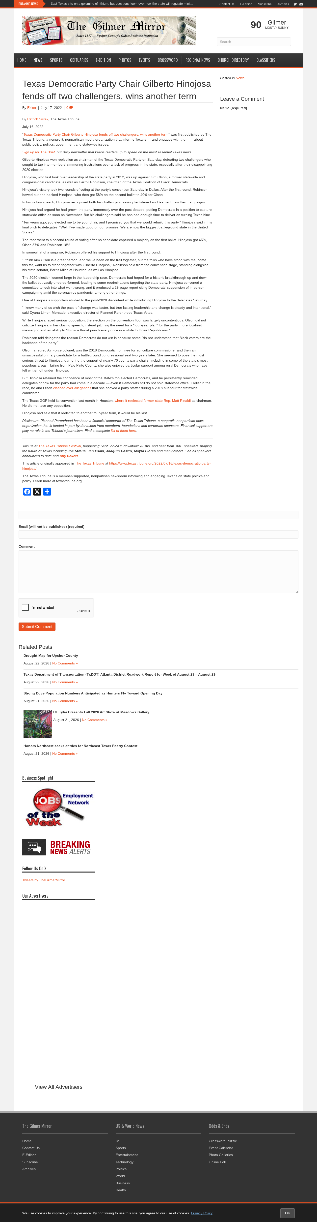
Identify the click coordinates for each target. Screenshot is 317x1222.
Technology (124, 1162)
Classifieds (266, 60)
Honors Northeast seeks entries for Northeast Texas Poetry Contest (80, 746)
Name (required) (233, 108)
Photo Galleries (221, 1155)
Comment (27, 546)
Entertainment (127, 1155)
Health (121, 1190)
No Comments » (65, 663)
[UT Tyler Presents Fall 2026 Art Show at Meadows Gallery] (38, 724)
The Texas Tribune (89, 463)
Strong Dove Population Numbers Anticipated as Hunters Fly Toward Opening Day (93, 693)
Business (123, 1183)
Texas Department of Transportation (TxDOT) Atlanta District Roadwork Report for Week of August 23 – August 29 (119, 674)
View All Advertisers (58, 1087)
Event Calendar (221, 1148)
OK (287, 1213)
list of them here (123, 431)
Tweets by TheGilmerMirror (43, 880)
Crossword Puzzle (223, 1141)
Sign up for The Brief (38, 152)
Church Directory (233, 60)
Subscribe (265, 4)
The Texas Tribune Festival (59, 446)
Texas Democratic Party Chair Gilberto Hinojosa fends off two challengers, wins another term (96, 134)
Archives (283, 4)
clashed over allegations (72, 388)
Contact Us (226, 4)
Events (144, 60)
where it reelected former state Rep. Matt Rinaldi (153, 401)
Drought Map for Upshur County (51, 656)
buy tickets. (69, 456)
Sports (56, 60)
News (38, 60)
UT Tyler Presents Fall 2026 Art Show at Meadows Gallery (101, 712)
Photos (125, 60)
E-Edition (246, 4)
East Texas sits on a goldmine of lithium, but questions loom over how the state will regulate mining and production (122, 3)
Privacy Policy (201, 1213)
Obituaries (79, 60)
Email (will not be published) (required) (51, 527)
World (120, 1176)
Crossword (168, 60)
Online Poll (217, 1162)
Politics (121, 1169)
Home (21, 60)
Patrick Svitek (37, 119)
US (118, 1141)
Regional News (197, 60)
